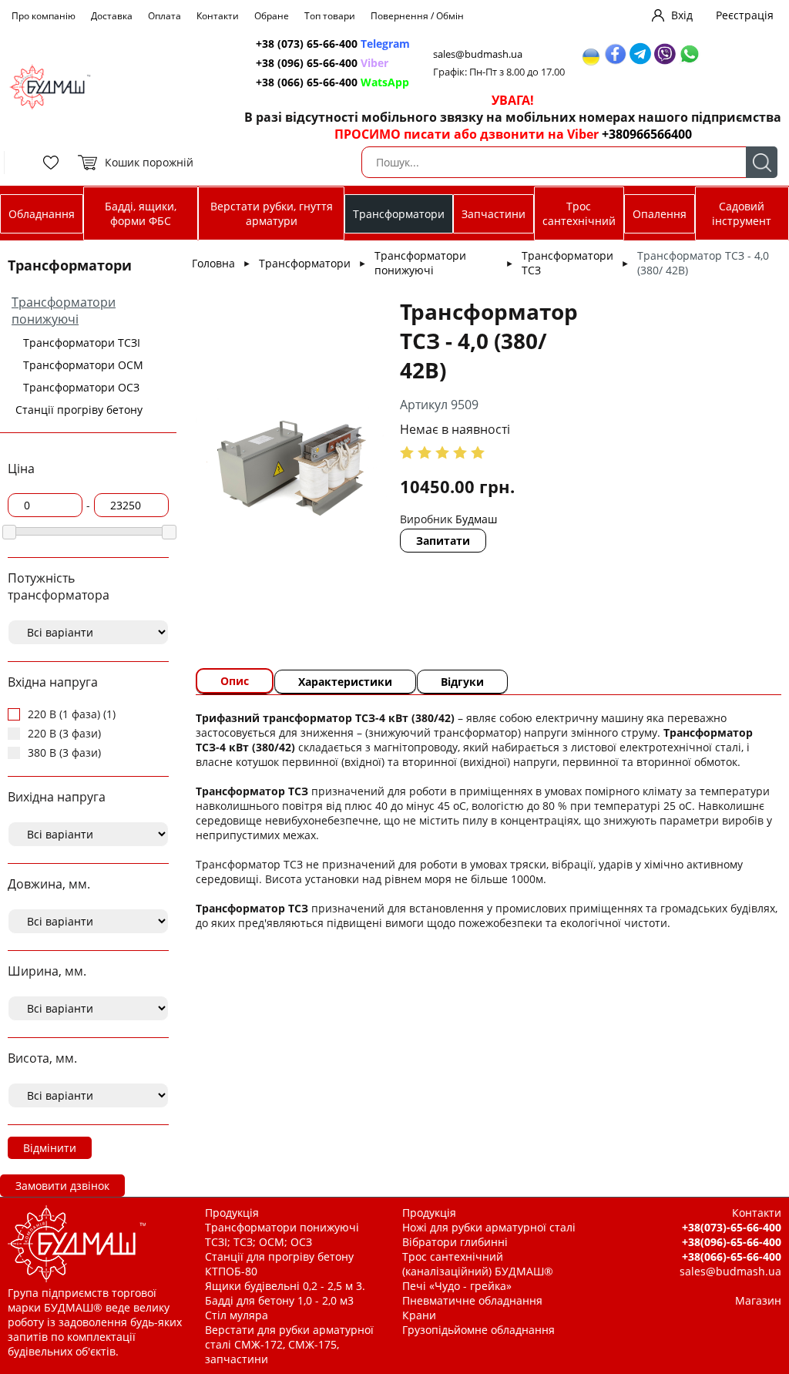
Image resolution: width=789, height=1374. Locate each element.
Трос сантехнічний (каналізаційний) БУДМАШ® (477, 1263)
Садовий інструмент (741, 213)
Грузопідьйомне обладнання (478, 1329)
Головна (213, 263)
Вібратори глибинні (455, 1242)
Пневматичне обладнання (472, 1300)
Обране (271, 15)
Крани (419, 1315)
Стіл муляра (236, 1315)
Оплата (164, 15)
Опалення (660, 214)
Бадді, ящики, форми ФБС (140, 213)
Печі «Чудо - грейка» (457, 1285)
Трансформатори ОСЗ (81, 387)
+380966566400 (647, 134)
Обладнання (41, 214)
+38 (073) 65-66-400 (333, 43)
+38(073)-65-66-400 (731, 1227)
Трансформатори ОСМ (83, 365)
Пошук (761, 162)
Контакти (217, 15)
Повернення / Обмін (417, 15)
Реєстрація (745, 15)
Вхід (682, 15)
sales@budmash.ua (477, 54)
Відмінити (49, 1148)
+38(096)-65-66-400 (731, 1242)
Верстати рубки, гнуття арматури (271, 213)
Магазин (758, 1300)
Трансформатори (399, 214)
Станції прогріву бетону (79, 409)
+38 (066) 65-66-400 (332, 82)
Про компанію (44, 15)
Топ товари (329, 15)
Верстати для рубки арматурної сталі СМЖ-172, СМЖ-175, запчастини (289, 1344)
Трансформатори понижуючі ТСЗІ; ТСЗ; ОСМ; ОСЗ (282, 1234)
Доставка (112, 15)
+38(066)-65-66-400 (731, 1256)
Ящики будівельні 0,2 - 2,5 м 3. (285, 1285)
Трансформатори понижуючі (64, 311)
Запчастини (493, 214)
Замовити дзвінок (62, 1185)
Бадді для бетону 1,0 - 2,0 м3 (279, 1300)
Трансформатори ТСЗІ (81, 342)
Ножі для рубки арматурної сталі (489, 1227)
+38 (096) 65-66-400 (322, 62)
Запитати (443, 540)
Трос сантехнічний (579, 213)
